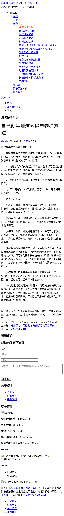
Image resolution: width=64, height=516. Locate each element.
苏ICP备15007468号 (36, 495)
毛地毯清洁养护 (19, 329)
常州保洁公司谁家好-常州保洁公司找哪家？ (34, 325)
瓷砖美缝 (24, 81)
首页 (15, 16)
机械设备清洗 (26, 41)
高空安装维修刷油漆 (29, 59)
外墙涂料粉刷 (26, 63)
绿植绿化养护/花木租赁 (31, 77)
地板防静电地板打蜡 (29, 67)
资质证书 (18, 85)
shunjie (4, 141)
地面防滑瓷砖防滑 (28, 70)
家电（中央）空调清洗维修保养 (35, 49)
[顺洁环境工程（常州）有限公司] (19, 3)
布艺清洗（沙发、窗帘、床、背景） (38, 45)
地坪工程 (24, 56)
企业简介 (18, 20)
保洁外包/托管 (26, 31)
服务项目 (18, 23)
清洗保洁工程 (26, 27)
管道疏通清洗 (26, 38)
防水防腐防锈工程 (28, 52)
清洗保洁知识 (20, 88)
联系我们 (18, 92)
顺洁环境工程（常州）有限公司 (25, 488)
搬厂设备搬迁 (26, 34)
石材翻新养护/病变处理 (31, 74)
